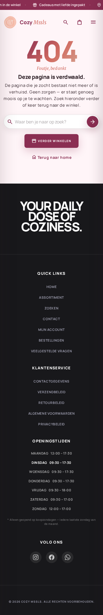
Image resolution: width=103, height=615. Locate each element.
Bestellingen (51, 340)
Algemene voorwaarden (51, 413)
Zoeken (51, 308)
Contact (51, 319)
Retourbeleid (51, 402)
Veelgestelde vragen (51, 351)
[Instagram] (35, 557)
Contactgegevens (51, 381)
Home (51, 286)
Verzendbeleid (52, 392)
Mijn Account (51, 329)
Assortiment (51, 297)
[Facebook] (51, 557)
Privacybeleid (51, 424)
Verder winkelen (51, 141)
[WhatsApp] (67, 557)
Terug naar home (52, 157)
